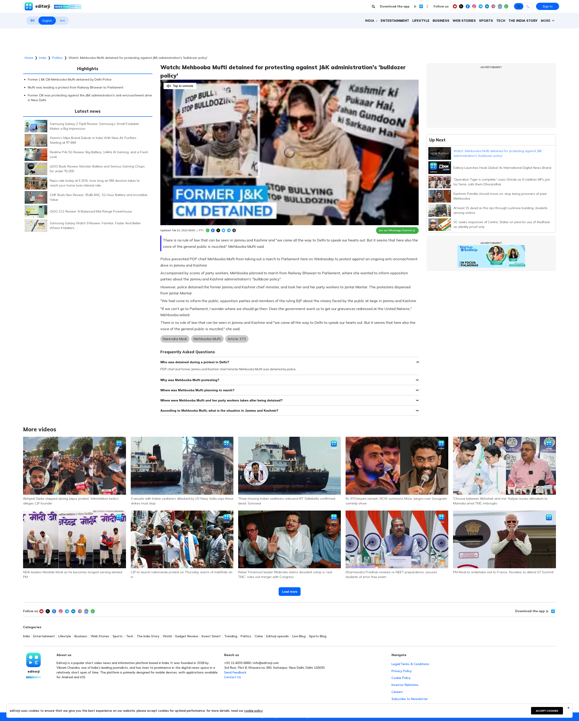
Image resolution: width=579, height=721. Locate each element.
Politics (57, 57)
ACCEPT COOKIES (547, 710)
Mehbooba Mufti (207, 339)
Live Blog (299, 636)
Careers (397, 692)
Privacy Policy (402, 671)
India (42, 57)
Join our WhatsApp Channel (395, 230)
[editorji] (33, 660)
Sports (486, 21)
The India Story (523, 21)
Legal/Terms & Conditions (410, 664)
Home (29, 57)
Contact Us (232, 677)
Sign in (548, 6)
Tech (500, 21)
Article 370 (237, 339)
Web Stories (464, 21)
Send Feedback (235, 672)
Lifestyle (421, 21)
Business (441, 21)
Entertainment (395, 21)
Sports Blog (317, 636)
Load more (289, 591)
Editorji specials (277, 636)
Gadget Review (186, 636)
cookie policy (253, 711)
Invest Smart (211, 636)
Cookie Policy (401, 678)
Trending (230, 636)
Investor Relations (405, 685)
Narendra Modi (175, 339)
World (167, 636)
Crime (259, 636)
